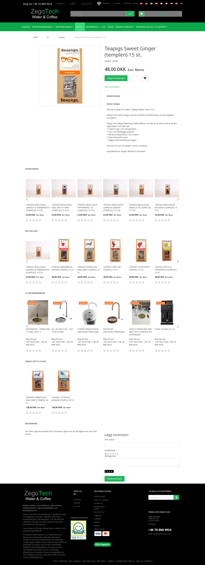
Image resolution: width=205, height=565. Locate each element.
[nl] (171, 3)
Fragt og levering (101, 500)
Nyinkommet (32, 168)
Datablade (98, 516)
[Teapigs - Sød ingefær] (70, 76)
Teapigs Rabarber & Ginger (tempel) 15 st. (63, 268)
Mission (97, 526)
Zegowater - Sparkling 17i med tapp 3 (38, 330)
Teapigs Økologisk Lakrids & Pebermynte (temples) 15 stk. (38, 207)
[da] (141, 3)
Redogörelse (110, 456)
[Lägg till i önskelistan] (144, 78)
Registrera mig (176, 497)
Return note (99, 512)
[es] (156, 3)
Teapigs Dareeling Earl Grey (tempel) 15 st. (88, 270)
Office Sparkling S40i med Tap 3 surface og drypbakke (140, 332)
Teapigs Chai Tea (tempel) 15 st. (112, 268)
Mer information (112, 87)
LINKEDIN (76, 503)
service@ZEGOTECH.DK (161, 534)
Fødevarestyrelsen (79, 518)
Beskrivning (113, 96)
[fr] (161, 3)
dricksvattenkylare (39, 547)
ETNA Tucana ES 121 (165, 329)
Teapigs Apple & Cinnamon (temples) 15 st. (166, 270)
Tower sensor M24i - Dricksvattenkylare (88, 330)
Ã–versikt (97, 519)
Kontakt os (60, 4)
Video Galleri (86, 4)
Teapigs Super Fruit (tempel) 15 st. (139, 268)
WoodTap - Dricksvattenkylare (114, 330)
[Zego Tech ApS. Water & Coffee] (45, 13)
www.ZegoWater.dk (34, 531)
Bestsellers (31, 231)
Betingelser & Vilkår (99, 508)
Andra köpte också (35, 361)
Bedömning (31, 423)
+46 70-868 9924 (42, 3)
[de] (146, 3)
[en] (151, 3)
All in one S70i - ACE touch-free (62, 330)
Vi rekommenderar (35, 293)
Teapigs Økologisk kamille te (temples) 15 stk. (140, 207)
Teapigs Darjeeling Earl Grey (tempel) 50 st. (37, 400)
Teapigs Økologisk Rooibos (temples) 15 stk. (166, 207)
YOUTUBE (76, 506)
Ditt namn (109, 439)
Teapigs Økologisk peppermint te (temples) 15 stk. (87, 207)
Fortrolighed (99, 497)
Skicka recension (114, 478)
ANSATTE (73, 4)
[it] (166, 3)
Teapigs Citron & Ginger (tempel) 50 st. (63, 398)
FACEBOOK (77, 500)
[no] (176, 3)
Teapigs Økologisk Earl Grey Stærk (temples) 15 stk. (62, 207)
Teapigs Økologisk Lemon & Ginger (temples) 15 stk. (113, 207)
